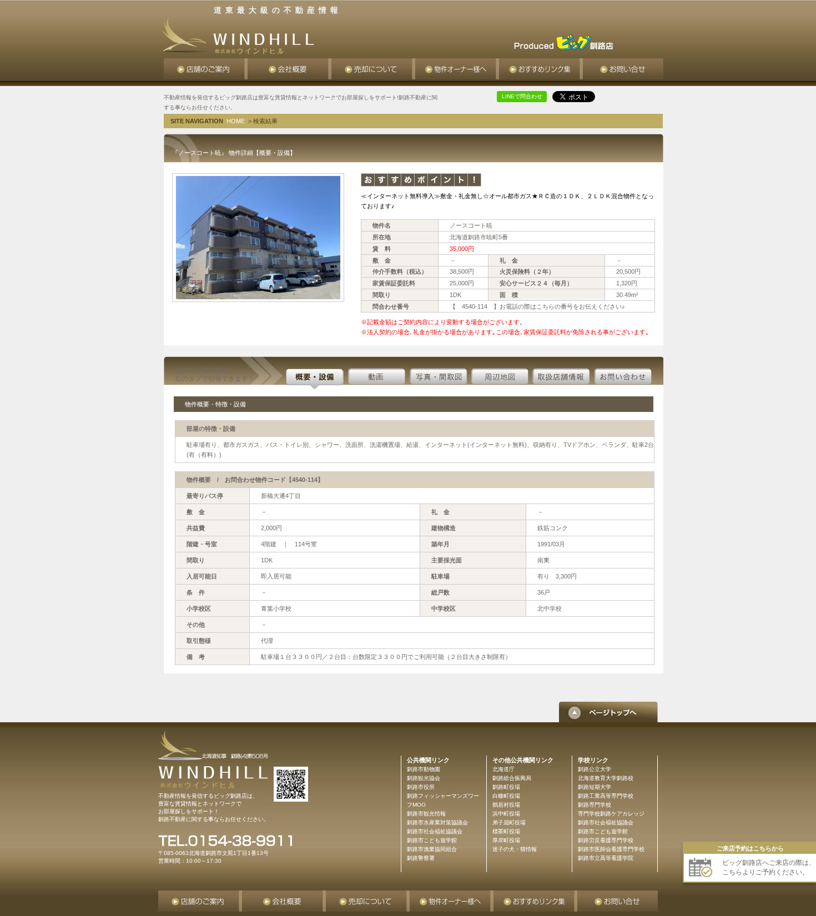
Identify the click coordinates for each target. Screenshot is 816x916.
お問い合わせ (623, 68)
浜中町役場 (506, 814)
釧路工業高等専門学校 (605, 796)
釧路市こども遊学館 (603, 831)
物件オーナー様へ (457, 68)
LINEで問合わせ (522, 96)
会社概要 (289, 68)
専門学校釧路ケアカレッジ (611, 814)
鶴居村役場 (506, 805)
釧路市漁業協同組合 (432, 849)
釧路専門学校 (594, 805)
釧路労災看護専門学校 (605, 840)
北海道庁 (503, 769)
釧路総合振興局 (511, 778)
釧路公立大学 (594, 769)
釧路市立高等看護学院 (605, 858)
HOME (235, 121)
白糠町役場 (506, 796)
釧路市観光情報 (426, 814)
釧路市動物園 (423, 769)
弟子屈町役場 (509, 822)
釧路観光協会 (423, 778)
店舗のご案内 (206, 68)
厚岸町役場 (506, 840)
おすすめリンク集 (541, 68)
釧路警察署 (421, 858)
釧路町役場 (506, 787)
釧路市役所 (421, 787)
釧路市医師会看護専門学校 (611, 849)
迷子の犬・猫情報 (514, 849)
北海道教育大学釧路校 (605, 778)
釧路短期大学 (594, 787)
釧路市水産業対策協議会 (437, 822)
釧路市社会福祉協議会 (605, 822)
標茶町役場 (506, 831)
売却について (373, 68)
